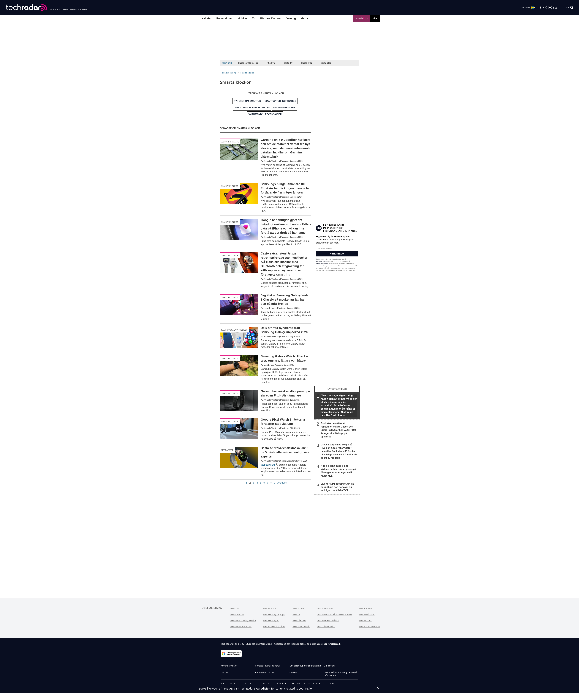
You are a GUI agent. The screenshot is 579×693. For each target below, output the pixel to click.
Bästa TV (288, 62)
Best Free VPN (237, 614)
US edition (263, 688)
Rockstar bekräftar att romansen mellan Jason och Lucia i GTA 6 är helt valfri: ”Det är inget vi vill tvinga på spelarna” (338, 430)
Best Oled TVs (299, 620)
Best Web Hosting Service (243, 620)
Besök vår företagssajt (328, 643)
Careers (293, 672)
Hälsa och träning (228, 72)
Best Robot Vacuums (369, 626)
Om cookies (329, 665)
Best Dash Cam (367, 614)
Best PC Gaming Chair (274, 626)
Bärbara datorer (270, 18)
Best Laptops (269, 608)
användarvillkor (321, 261)
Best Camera (365, 608)
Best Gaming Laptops (274, 614)
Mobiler (242, 18)
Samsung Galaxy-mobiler (234, 329)
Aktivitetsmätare (230, 141)
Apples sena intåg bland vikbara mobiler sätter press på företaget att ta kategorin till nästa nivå (338, 471)
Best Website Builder (241, 626)
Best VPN (234, 608)
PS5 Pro (271, 62)
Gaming (291, 18)
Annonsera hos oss (264, 672)
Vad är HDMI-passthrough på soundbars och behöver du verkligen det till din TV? (337, 487)
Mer (303, 18)
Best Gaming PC (271, 620)
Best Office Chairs (326, 626)
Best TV (296, 614)
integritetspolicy (322, 263)
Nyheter (206, 18)
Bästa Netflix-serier (248, 62)
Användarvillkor (229, 665)
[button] (569, 7)
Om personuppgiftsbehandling (305, 665)
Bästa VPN (306, 62)
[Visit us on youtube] (550, 7)
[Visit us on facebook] (540, 7)
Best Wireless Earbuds (328, 620)
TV (253, 18)
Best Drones (365, 620)
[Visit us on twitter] (545, 7)
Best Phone (298, 608)
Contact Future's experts (267, 665)
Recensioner (224, 18)
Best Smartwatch (301, 626)
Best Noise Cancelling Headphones (334, 614)
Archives (282, 483)
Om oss (224, 672)
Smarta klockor (247, 72)
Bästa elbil (326, 62)
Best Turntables (325, 608)
